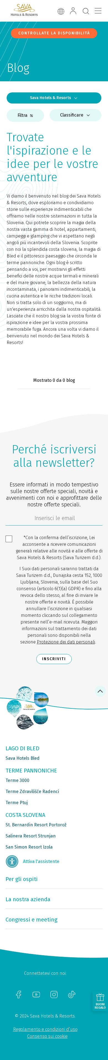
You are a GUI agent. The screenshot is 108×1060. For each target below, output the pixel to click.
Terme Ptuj (17, 802)
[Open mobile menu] (98, 10)
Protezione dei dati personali (66, 642)
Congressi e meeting (31, 919)
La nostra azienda (28, 899)
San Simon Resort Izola (29, 847)
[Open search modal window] (85, 11)
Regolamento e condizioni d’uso (45, 1029)
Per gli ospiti (22, 879)
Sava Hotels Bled (23, 758)
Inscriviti (54, 659)
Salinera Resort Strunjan (31, 836)
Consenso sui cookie (47, 1036)
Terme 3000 (17, 780)
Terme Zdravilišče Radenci (32, 791)
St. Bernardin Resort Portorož (36, 824)
